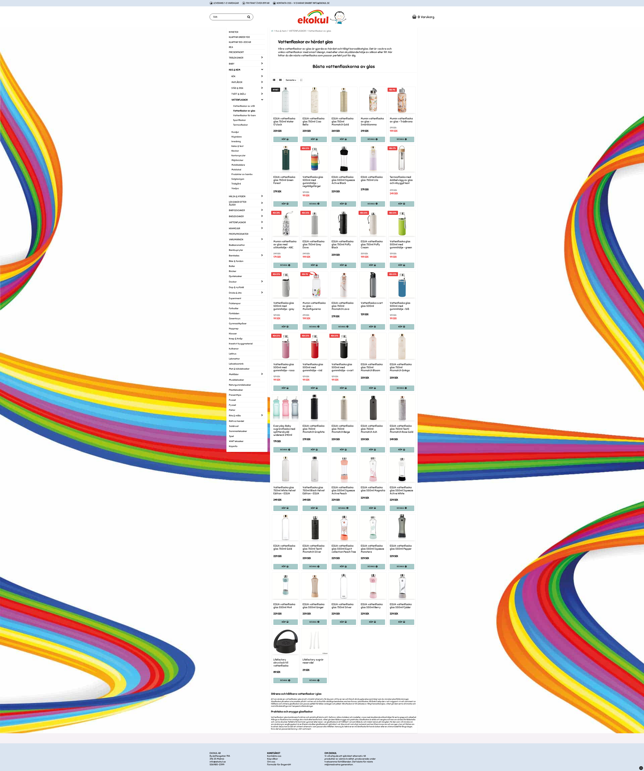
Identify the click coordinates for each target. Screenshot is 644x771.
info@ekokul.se (218, 761)
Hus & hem (281, 31)
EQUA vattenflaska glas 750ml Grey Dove (313, 244)
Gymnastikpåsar (238, 323)
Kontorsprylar (238, 155)
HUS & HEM (234, 69)
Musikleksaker (236, 379)
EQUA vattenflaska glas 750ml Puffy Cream (372, 244)
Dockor (233, 281)
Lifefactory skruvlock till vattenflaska (280, 662)
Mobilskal (236, 169)
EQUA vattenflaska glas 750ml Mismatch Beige (342, 428)
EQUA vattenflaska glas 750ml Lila (372, 179)
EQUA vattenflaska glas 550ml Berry (372, 606)
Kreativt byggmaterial (241, 343)
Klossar (233, 333)
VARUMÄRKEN (236, 239)
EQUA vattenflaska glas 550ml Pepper (401, 547)
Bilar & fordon (236, 261)
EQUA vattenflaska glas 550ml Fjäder (401, 606)
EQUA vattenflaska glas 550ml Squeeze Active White (401, 490)
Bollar (232, 266)
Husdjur (235, 132)
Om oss (271, 761)
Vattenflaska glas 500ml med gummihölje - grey (283, 306)
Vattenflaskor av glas (244, 110)
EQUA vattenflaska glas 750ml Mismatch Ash (372, 428)
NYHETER (233, 32)
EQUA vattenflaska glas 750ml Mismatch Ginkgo (401, 367)
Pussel (232, 400)
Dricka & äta (235, 292)
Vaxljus (235, 188)
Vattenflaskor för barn (244, 115)
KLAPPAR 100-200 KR (240, 42)
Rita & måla (235, 415)
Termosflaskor (240, 125)
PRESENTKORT (236, 52)
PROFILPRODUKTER (238, 234)
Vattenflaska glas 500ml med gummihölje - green (401, 244)
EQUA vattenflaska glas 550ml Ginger (313, 606)
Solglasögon (237, 179)
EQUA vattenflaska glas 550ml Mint (284, 606)
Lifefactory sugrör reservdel (313, 661)
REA (231, 47)
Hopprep (233, 328)
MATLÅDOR (236, 82)
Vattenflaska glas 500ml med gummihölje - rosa (283, 367)
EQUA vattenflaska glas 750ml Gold (284, 547)
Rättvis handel (236, 421)
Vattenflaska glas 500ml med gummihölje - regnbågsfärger (313, 182)
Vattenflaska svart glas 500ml (372, 304)
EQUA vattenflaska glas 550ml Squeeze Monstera (372, 548)
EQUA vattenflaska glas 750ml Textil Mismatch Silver (313, 548)
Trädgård (236, 183)
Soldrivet (234, 426)
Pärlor (232, 410)
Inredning (236, 141)
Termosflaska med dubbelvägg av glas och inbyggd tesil (401, 180)
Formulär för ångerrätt (279, 764)
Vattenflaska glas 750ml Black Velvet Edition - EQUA (314, 490)
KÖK (233, 76)
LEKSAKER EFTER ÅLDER (237, 203)
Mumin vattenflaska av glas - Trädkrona (401, 120)
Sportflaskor (239, 120)
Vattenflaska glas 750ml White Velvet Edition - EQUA (284, 490)
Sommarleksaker (238, 431)
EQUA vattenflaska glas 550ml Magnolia (373, 489)
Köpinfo (233, 446)
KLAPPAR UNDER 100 (239, 37)
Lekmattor (234, 358)
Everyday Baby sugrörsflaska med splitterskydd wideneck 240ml (284, 430)
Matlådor (234, 374)
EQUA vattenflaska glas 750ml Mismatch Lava (342, 306)
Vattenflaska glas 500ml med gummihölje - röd (313, 367)
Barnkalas (234, 255)
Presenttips (235, 395)
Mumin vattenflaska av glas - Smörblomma (372, 121)
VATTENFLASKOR (239, 100)
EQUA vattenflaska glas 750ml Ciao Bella (313, 121)
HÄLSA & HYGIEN (237, 196)
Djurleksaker (235, 276)
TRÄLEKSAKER (236, 57)
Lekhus (232, 353)
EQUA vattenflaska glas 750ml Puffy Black (342, 244)
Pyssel (232, 405)
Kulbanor (234, 348)
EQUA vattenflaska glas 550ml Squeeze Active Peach (343, 490)
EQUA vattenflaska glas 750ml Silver (342, 606)
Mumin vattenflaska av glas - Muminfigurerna (314, 306)
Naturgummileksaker (240, 384)
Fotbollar (233, 308)
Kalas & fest (237, 146)
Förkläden (234, 313)
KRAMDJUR (234, 228)
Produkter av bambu (242, 174)
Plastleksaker (236, 390)
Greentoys (234, 318)
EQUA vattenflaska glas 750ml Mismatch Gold (342, 121)
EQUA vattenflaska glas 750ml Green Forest (284, 180)
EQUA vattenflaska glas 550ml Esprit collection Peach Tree (344, 548)
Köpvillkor (272, 758)
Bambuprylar (236, 250)
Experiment (235, 298)
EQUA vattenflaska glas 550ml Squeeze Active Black (343, 180)
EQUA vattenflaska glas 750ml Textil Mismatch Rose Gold (401, 428)
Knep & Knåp (236, 338)
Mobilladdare (238, 165)
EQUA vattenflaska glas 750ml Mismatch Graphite (314, 428)
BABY (231, 63)
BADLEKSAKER (236, 216)
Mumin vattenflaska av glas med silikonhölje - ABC (284, 244)
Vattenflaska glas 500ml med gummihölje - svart (343, 367)
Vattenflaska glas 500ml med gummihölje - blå (400, 306)
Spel (231, 436)
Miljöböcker (237, 160)
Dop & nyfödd (236, 287)
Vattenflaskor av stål (244, 106)
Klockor (235, 151)
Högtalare (236, 136)
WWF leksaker (236, 441)
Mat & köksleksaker (239, 368)
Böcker (232, 271)
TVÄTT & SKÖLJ (238, 94)
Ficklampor (235, 303)
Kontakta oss (274, 756)
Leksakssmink (236, 363)
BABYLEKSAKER (237, 210)
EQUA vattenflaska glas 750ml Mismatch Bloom (372, 367)
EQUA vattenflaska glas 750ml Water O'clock (284, 121)
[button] (423, 17)
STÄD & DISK (237, 88)
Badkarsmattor (237, 245)
